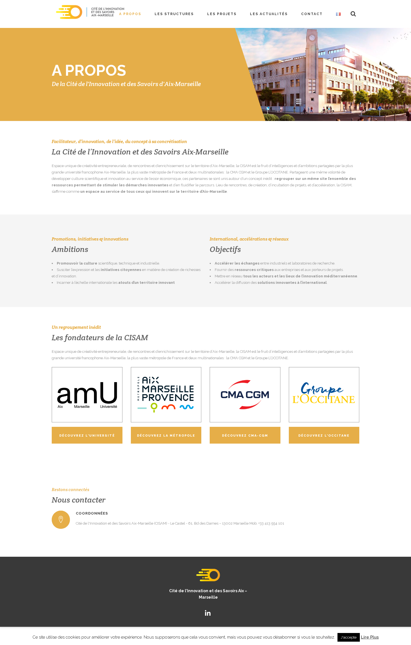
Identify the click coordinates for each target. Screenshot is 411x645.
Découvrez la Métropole (166, 435)
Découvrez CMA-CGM (245, 435)
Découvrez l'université (87, 435)
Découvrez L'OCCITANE (323, 435)
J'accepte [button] (348, 637)
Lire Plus (370, 637)
